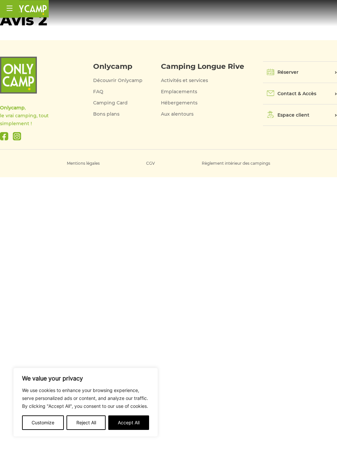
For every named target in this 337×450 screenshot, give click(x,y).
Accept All (129, 422)
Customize (43, 422)
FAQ (98, 92)
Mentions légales (83, 163)
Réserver (287, 72)
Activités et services (184, 80)
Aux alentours (177, 114)
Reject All (86, 422)
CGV (150, 163)
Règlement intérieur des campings (236, 163)
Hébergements (179, 103)
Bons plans (106, 114)
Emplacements (179, 92)
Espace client (293, 115)
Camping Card (110, 103)
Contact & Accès (296, 94)
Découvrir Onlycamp (118, 80)
